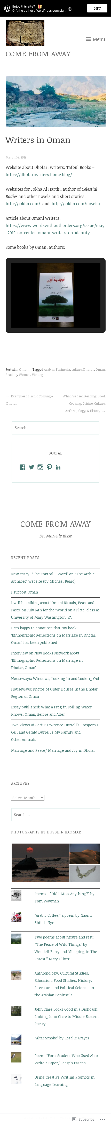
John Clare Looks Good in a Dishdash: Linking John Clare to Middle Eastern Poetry (67, 1016)
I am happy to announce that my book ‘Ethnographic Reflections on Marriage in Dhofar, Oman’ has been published (53, 635)
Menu (99, 39)
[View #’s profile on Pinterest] (49, 467)
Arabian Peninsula (57, 369)
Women (24, 374)
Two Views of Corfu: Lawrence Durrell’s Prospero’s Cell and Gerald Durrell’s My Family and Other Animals (54, 732)
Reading (11, 374)
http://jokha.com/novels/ (76, 203)
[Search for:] (55, 427)
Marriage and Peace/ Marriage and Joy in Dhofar (53, 750)
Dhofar (88, 369)
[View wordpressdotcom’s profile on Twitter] (31, 467)
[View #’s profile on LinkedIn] (58, 467)
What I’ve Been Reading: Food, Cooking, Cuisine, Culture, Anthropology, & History (84, 403)
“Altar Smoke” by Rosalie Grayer (62, 1038)
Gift (97, 8)
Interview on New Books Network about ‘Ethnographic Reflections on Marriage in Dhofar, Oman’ (47, 660)
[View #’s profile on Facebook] (22, 467)
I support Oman (24, 592)
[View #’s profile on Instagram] (40, 467)
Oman (23, 369)
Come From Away (38, 53)
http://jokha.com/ (23, 203)
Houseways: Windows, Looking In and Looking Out (55, 678)
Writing (37, 374)
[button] (43, 313)
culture (77, 369)
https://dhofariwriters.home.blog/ (39, 174)
